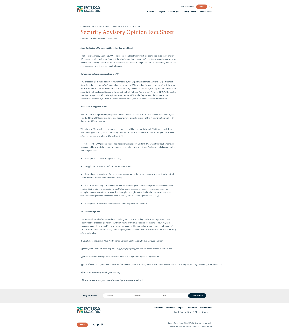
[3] (122, 136)
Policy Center (190, 11)
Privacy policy (207, 323)
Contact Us (207, 312)
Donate (201, 7)
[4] (91, 147)
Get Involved (206, 307)
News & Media (187, 6)
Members (170, 307)
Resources (192, 307)
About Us (151, 11)
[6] (156, 223)
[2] (119, 136)
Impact (162, 11)
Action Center (205, 11)
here (130, 48)
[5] (93, 147)
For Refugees (174, 11)
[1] (98, 118)
